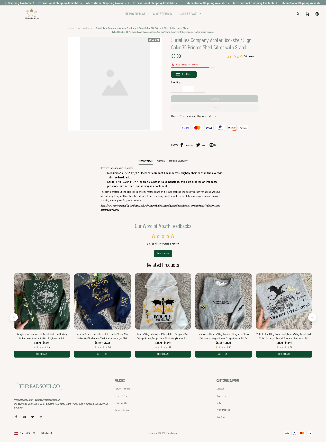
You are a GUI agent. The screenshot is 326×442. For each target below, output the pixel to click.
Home (71, 28)
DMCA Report (46, 433)
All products (85, 28)
